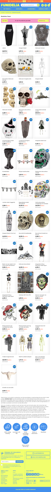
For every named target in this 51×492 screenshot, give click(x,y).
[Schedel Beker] (9, 159)
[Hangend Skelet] (25, 35)
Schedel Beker (5, 171)
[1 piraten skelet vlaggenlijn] (9, 189)
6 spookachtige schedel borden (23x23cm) (8, 141)
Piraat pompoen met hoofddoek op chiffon (7, 326)
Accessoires (31, 8)
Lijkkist (4, 48)
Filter (5, 20)
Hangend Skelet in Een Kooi (9, 233)
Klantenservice (39, 453)
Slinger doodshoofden (24, 171)
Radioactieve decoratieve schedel (41, 172)
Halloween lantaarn (40, 48)
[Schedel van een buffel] (9, 375)
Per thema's (6, 8)
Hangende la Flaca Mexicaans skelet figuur (41, 264)
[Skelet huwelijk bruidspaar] (25, 344)
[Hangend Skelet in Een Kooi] (9, 220)
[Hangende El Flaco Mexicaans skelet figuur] (9, 282)
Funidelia (3, 12)
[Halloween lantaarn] (42, 35)
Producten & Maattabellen (4, 480)
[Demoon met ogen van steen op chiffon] (42, 282)
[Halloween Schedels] (9, 97)
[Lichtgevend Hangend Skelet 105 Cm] (25, 128)
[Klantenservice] (45, 5)
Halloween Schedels (7, 109)
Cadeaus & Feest (43, 8)
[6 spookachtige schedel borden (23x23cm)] (9, 128)
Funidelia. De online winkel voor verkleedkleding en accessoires (10, 5)
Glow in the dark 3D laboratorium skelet (40, 357)
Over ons (15, 483)
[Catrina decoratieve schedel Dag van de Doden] (42, 189)
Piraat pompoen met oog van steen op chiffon (25, 326)
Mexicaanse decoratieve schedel (24, 110)
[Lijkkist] (9, 35)
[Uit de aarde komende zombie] (42, 97)
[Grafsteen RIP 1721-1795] (25, 282)
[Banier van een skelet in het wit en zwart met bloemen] (9, 251)
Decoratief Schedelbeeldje (25, 233)
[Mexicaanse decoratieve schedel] (25, 97)
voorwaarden (6, 466)
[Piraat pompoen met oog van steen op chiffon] (25, 313)
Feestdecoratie (8, 12)
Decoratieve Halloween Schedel (7, 79)
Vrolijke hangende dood (8, 356)
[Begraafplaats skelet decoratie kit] (25, 189)
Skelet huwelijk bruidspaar (25, 356)
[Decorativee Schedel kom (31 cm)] (42, 220)
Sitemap (15, 482)
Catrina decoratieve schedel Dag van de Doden (41, 203)
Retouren (3, 482)
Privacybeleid (16, 479)
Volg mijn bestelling (39, 457)
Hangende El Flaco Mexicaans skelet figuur (8, 295)
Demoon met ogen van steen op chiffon (40, 295)
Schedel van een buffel (7, 387)
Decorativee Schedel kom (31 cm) (41, 234)
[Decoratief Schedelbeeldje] (25, 220)
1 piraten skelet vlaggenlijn (8, 202)
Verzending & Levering (4, 477)
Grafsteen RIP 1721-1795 (25, 295)
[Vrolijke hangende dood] (9, 344)
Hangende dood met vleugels (40, 326)
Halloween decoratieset (24, 264)
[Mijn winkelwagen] (48, 5)
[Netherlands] (27, 474)
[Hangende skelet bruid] (42, 128)
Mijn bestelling (4, 475)
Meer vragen (4, 483)
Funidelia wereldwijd (18, 474)
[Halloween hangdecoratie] (25, 66)
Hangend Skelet (22, 48)
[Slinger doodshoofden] (25, 159)
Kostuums (19, 8)
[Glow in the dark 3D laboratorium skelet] (42, 344)
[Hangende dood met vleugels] (42, 313)
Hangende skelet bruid (40, 140)
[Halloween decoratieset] (25, 251)
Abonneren (19, 461)
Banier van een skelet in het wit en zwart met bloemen (8, 264)
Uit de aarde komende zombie (40, 110)
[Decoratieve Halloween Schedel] (9, 66)
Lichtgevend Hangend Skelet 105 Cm (24, 141)
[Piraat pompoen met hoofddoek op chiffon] (9, 313)
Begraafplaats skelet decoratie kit (24, 203)
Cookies (15, 480)
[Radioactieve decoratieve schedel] (42, 159)
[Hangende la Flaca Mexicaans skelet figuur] (42, 251)
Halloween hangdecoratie (25, 78)
